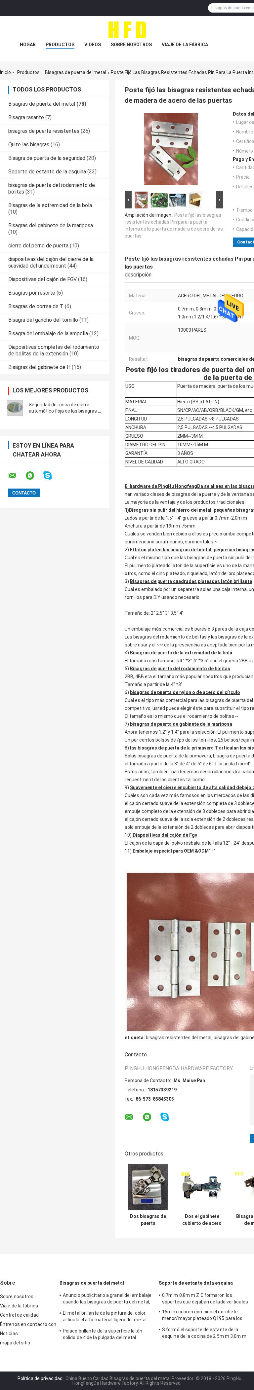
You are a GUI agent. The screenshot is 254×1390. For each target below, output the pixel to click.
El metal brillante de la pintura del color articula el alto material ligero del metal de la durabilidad (105, 1317)
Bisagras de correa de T (36, 306)
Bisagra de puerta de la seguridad (46, 158)
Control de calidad (19, 1315)
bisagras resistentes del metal (178, 1037)
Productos (60, 44)
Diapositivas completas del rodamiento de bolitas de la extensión (53, 350)
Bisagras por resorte (31, 293)
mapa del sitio (15, 1342)
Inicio (5, 72)
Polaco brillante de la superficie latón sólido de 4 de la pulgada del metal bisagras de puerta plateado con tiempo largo (106, 1335)
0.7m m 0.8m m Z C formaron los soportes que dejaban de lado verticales (205, 1298)
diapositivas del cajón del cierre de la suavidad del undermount (51, 262)
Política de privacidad (40, 1378)
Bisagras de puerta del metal (75, 72)
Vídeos (92, 44)
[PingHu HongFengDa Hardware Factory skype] (51, 475)
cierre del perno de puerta (38, 245)
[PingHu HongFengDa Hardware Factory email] (16, 475)
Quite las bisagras (28, 144)
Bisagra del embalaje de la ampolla (48, 333)
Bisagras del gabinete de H (39, 367)
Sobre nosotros (131, 44)
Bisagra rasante (26, 117)
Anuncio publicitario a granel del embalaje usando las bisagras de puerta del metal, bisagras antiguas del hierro (107, 1299)
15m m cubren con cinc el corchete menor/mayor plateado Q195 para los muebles (202, 1316)
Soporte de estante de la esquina (47, 171)
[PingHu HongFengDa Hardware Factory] (127, 29)
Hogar (28, 44)
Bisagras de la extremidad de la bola (50, 205)
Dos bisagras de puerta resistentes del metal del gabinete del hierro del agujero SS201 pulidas (148, 1220)
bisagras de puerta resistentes (43, 131)
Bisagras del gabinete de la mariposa (50, 225)
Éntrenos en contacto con (28, 1324)
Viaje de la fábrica (185, 44)
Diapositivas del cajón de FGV (42, 279)
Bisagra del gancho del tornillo (43, 320)
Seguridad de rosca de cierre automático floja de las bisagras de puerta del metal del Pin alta (66, 411)
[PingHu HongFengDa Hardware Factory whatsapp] (34, 475)
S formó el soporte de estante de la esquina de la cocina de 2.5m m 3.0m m (204, 1333)
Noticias (9, 1333)
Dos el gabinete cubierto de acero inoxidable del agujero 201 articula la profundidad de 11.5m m (202, 1220)
